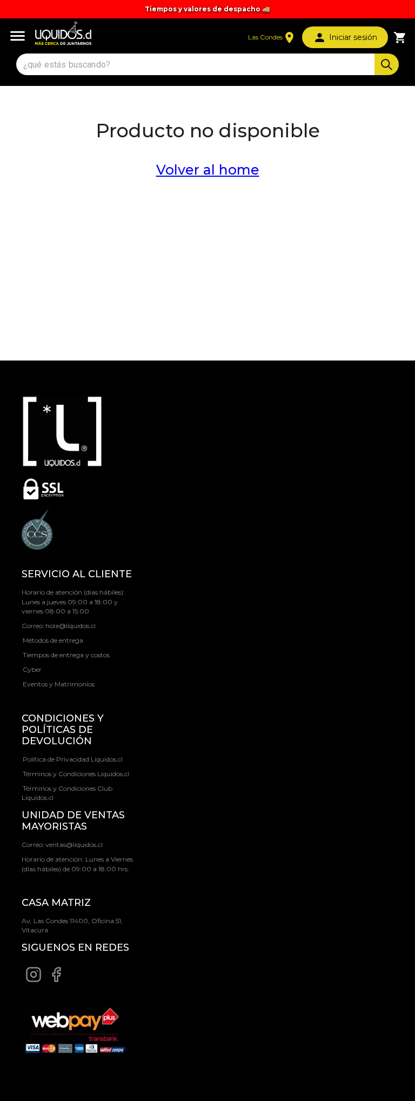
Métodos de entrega (53, 640)
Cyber (32, 669)
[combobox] (196, 65)
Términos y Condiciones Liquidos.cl (76, 774)
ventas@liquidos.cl (74, 844)
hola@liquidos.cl (70, 626)
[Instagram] (33, 980)
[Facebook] (56, 980)
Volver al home (207, 170)
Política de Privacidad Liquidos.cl (73, 759)
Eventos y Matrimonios (59, 684)
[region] (207, 9)
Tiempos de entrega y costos (66, 655)
